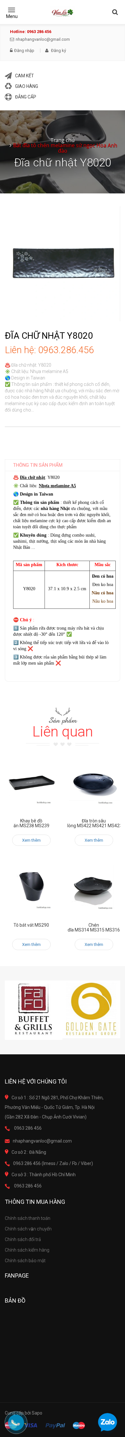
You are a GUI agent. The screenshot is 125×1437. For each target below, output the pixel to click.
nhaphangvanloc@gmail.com (43, 39)
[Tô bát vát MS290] (31, 888)
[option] (34, 1010)
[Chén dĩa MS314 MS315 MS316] (93, 888)
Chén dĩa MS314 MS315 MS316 (94, 927)
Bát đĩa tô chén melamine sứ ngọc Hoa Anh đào (65, 148)
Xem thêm (31, 840)
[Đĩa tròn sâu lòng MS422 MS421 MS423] (93, 784)
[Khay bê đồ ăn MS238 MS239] (31, 784)
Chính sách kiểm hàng (27, 1250)
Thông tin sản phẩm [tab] (38, 465)
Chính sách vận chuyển (28, 1228)
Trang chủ (63, 140)
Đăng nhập (24, 50)
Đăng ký (58, 50)
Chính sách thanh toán (27, 1218)
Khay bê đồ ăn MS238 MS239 (31, 823)
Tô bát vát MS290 (31, 925)
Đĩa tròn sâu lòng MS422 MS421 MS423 (94, 823)
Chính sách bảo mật (25, 1260)
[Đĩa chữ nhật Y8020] (62, 263)
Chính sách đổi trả (23, 1239)
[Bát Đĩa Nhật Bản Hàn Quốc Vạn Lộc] (62, 13)
